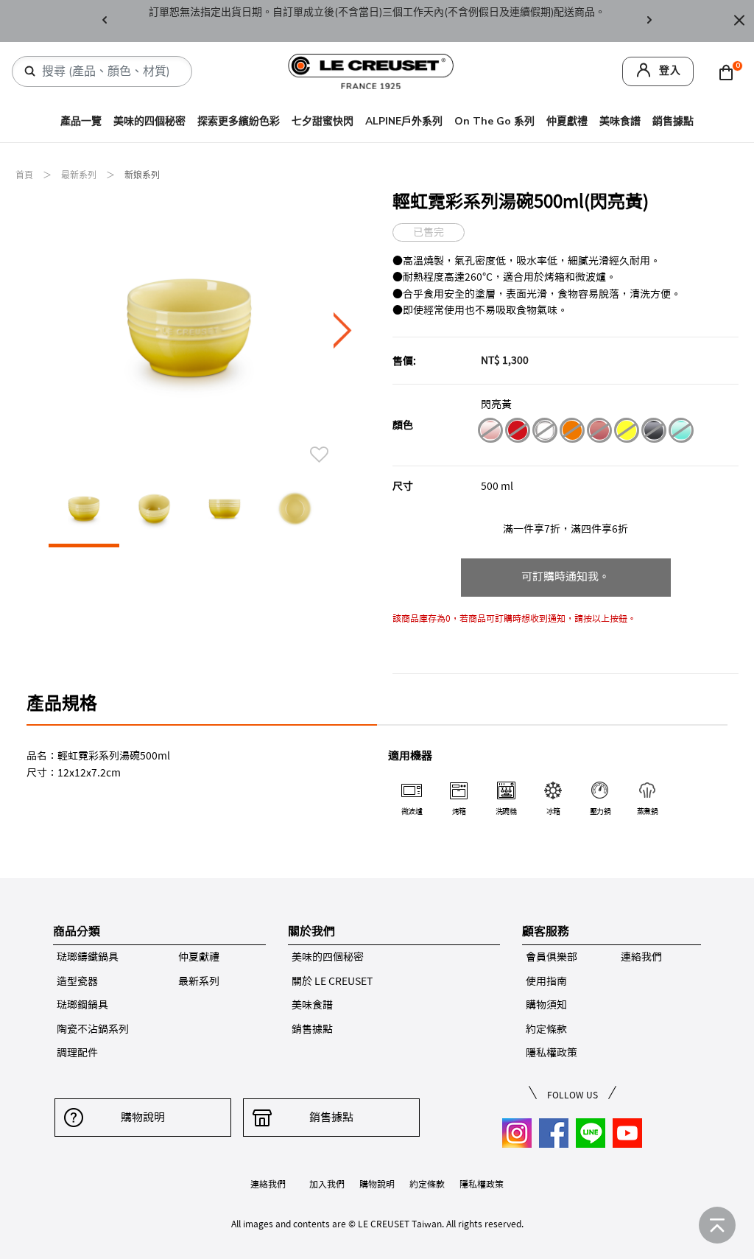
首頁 (25, 175)
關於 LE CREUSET (332, 981)
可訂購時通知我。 (565, 576)
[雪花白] (544, 432)
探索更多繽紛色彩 (238, 121)
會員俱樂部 (551, 957)
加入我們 (327, 1183)
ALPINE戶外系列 (404, 121)
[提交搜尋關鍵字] (30, 71)
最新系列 (80, 175)
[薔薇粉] (599, 432)
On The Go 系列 (494, 121)
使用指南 (546, 981)
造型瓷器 (77, 981)
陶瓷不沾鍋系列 (93, 1029)
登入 (670, 70)
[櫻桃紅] (517, 432)
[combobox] (108, 71)
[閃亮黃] (626, 432)
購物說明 (143, 1117)
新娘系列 (142, 175)
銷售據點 (673, 121)
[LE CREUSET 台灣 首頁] (371, 70)
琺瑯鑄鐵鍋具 (88, 957)
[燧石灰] (653, 432)
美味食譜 (620, 121)
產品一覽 (81, 121)
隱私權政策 (551, 1053)
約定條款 (546, 1029)
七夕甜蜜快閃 (322, 121)
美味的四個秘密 (149, 121)
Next (649, 21)
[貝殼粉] (490, 432)
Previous (104, 21)
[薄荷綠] (681, 432)
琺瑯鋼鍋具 (82, 1005)
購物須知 (546, 1005)
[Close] (739, 21)
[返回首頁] (717, 1225)
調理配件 (77, 1053)
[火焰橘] (572, 432)
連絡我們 (641, 957)
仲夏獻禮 (567, 121)
